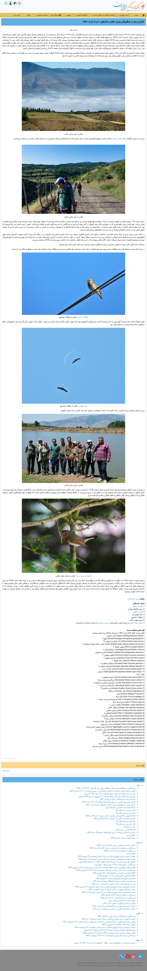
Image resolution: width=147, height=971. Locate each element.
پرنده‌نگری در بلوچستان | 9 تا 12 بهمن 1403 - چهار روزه (115, 864)
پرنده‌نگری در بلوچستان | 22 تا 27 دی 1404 (119, 850)
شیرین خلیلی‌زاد (103, 622)
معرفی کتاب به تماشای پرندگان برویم (121, 900)
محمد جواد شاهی (136, 622)
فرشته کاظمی (138, 611)
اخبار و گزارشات (123, 15)
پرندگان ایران (54, 15)
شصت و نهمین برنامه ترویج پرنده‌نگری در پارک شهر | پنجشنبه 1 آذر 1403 (108, 919)
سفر (138, 785)
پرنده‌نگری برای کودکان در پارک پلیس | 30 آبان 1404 (116, 916)
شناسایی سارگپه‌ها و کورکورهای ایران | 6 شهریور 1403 (115, 878)
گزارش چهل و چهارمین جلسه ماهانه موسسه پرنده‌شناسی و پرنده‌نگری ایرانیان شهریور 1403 (101, 867)
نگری (138, 913)
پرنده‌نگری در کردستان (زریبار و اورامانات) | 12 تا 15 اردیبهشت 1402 (110, 935)
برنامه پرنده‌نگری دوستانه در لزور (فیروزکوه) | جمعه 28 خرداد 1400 (111, 832)
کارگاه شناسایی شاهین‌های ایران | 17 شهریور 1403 (116, 875)
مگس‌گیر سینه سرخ (84, 575)
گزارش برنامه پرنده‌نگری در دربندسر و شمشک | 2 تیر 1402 (113, 908)
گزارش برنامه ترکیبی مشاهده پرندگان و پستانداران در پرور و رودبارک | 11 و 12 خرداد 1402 (102, 791)
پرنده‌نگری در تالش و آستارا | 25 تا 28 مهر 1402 (118, 895)
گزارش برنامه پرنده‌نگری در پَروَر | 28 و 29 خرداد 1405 (115, 845)
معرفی (135, 15)
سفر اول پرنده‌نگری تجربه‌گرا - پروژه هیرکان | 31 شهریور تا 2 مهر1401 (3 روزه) (106, 796)
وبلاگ (28, 15)
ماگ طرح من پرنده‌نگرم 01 (125, 821)
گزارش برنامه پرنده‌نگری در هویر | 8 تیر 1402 (119, 903)
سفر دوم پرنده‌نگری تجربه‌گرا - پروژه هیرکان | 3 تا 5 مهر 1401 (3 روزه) (110, 793)
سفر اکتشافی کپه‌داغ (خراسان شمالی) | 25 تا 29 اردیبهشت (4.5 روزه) (109, 930)
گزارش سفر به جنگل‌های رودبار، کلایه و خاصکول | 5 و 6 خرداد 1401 (110, 804)
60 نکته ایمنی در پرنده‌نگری (125, 829)
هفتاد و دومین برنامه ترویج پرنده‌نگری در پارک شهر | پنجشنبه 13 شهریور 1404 (106, 856)
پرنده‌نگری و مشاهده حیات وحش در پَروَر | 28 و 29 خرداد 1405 (112, 848)
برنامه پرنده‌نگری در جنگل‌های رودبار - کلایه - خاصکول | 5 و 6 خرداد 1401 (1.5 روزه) (104, 943)
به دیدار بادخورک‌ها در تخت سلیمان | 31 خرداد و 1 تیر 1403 (113, 884)
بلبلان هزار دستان (119, 138)
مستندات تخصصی (41, 15)
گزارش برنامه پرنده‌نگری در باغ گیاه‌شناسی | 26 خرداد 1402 (113, 906)
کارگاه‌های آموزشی (81, 15)
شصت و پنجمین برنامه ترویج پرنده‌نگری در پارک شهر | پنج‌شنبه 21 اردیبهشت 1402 (104, 927)
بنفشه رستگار (138, 606)
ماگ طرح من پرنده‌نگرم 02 (125, 813)
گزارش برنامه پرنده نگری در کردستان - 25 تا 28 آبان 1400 (114, 818)
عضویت (68, 15)
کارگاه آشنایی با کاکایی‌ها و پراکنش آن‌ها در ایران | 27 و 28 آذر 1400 (110, 815)
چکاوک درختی (83, 317)
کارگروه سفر (130, 835)
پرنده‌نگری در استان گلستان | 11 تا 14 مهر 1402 (117, 897)
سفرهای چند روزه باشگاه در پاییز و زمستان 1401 (117, 799)
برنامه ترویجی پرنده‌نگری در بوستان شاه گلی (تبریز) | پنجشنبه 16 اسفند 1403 (106, 859)
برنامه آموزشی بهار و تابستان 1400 (122, 838)
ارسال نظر (6, 770)
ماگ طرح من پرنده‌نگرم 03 (125, 810)
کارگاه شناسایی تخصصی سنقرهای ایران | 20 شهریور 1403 (113, 873)
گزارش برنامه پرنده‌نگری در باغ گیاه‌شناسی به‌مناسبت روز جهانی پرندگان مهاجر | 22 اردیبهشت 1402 (98, 921)
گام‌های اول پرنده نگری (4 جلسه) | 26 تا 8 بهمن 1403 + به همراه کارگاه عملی (107, 861)
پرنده (138, 842)
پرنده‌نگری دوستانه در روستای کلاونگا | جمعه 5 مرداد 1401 (114, 881)
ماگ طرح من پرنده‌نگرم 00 (125, 824)
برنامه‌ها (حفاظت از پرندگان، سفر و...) (102, 15)
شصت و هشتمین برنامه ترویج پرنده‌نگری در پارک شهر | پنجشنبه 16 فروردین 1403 (105, 886)
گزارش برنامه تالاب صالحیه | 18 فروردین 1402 (118, 924)
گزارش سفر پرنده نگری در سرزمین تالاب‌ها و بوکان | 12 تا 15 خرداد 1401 (108, 802)
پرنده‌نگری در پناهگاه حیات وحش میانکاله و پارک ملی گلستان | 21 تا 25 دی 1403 (105, 788)
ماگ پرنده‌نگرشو (129, 826)
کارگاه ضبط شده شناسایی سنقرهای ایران (120, 807)
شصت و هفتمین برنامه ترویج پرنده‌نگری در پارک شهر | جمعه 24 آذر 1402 (108, 892)
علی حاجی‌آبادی (133, 599)
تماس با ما (16, 15)
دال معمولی (83, 406)
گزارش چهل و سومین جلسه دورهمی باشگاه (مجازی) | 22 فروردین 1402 (108, 932)
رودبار (138, 940)
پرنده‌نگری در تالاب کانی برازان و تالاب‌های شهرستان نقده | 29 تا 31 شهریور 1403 (105, 870)
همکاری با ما (130, 853)
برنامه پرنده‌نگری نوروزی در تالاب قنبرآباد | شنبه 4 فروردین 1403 (111, 889)
